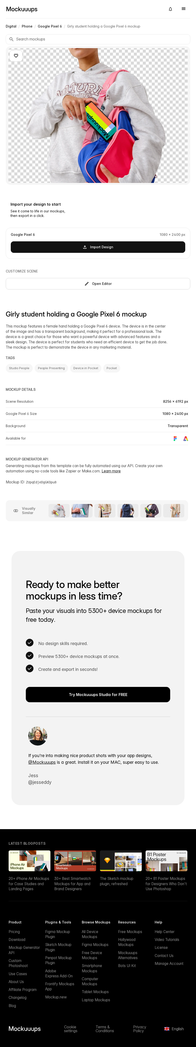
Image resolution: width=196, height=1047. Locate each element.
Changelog (18, 997)
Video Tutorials (167, 939)
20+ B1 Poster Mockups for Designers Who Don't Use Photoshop (166, 883)
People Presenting (51, 368)
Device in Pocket (85, 368)
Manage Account (169, 963)
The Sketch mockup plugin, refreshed (116, 881)
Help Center (164, 931)
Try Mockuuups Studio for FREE (98, 694)
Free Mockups (130, 931)
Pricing (14, 931)
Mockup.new (56, 997)
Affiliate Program (23, 989)
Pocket (112, 368)
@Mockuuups (42, 762)
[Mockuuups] (84, 9)
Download (17, 939)
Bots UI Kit (127, 965)
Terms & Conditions (105, 1029)
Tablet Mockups (95, 992)
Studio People (19, 368)
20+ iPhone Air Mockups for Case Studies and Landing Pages (29, 883)
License (161, 947)
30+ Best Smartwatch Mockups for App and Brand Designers (72, 883)
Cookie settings (70, 1029)
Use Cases (18, 974)
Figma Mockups (95, 944)
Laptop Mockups (96, 1000)
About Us (16, 981)
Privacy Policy (139, 1029)
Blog (12, 1005)
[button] (170, 9)
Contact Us (164, 955)
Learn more (111, 471)
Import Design (101, 247)
